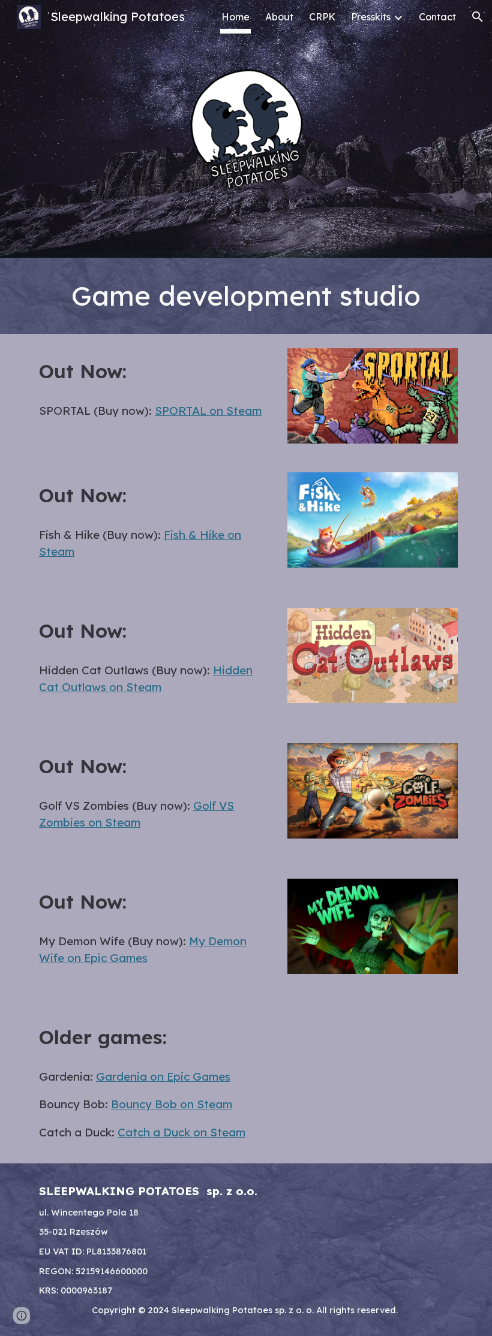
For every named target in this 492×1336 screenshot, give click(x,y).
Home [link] (235, 17)
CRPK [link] (322, 17)
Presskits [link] (371, 17)
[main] (246, 295)
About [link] (279, 17)
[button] (477, 16)
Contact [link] (437, 17)
